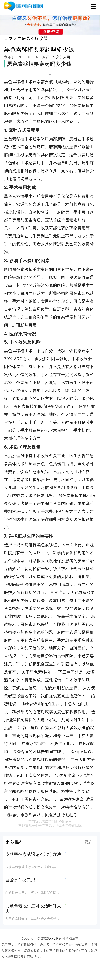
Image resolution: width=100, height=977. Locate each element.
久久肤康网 (61, 57)
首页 (8, 38)
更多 (88, 842)
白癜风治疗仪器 (32, 38)
